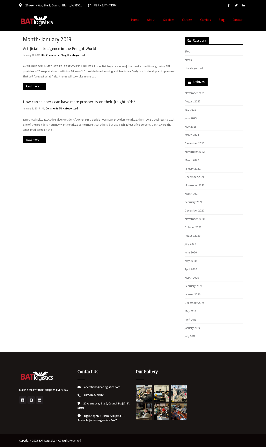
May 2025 (190, 127)
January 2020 (193, 294)
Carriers (205, 20)
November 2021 (194, 185)
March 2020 (192, 278)
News (188, 60)
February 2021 (193, 202)
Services (168, 20)
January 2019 (192, 328)
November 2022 (195, 152)
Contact (238, 20)
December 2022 (194, 143)
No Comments (50, 55)
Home (135, 20)
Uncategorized (76, 55)
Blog (222, 20)
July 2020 (190, 244)
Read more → (34, 86)
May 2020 (191, 261)
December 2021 (194, 177)
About (151, 20)
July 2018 (190, 336)
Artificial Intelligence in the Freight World (59, 48)
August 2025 (192, 101)
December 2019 (194, 303)
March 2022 (192, 160)
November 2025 (194, 93)
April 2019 (190, 320)
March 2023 (192, 135)
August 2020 (193, 236)
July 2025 (190, 110)
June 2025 (191, 118)
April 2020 (191, 269)
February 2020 (194, 286)
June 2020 (191, 252)
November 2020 (195, 219)
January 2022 (193, 169)
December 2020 (194, 210)
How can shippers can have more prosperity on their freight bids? (79, 101)
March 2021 (191, 194)
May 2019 (190, 311)
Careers (187, 20)
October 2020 (193, 227)
